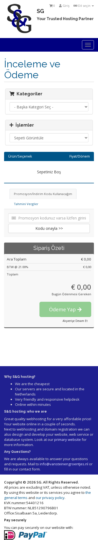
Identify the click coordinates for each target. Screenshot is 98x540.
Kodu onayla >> (49, 228)
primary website (67, 439)
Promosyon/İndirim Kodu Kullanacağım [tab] (43, 194)
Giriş (65, 6)
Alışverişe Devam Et (75, 321)
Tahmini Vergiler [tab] (26, 204)
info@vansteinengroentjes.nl (64, 463)
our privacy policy (50, 497)
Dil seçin (84, 6)
